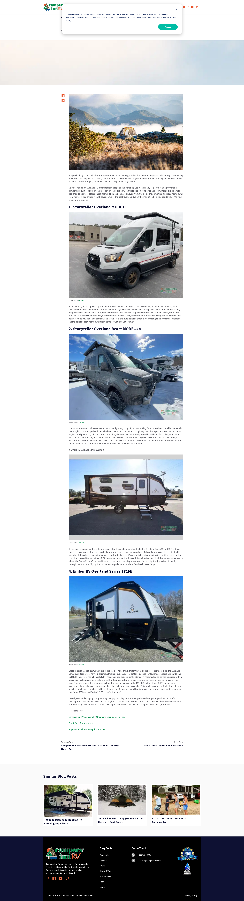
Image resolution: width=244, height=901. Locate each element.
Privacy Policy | (191, 895)
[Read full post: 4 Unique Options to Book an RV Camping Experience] (68, 801)
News (102, 887)
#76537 (81, 543)
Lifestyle (104, 860)
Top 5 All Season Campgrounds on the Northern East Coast (120, 820)
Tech (102, 881)
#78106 (81, 664)
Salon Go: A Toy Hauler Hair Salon (163, 745)
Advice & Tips (105, 871)
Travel (102, 865)
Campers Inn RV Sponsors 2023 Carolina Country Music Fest (97, 716)
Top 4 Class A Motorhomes (81, 723)
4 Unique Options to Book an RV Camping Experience (63, 821)
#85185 (81, 422)
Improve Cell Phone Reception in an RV (87, 729)
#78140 (81, 300)
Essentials (104, 855)
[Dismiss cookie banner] (177, 9)
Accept (168, 27)
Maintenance (105, 876)
